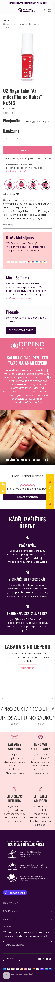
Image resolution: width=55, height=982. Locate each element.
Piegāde (19, 158)
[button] (27, 224)
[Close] (50, 477)
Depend (7, 85)
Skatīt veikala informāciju (17, 171)
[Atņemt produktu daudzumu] (6, 138)
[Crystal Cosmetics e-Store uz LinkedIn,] (50, 959)
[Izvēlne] (5, 10)
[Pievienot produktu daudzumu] (17, 138)
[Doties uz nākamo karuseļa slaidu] (52, 699)
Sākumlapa (9, 20)
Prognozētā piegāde (21, 330)
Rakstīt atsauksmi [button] (27, 497)
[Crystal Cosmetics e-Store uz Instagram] (43, 959)
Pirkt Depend (27, 668)
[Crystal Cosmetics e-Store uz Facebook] (39, 959)
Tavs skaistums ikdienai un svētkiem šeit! (27, 3)
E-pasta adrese (13, 941)
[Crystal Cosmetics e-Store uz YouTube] (47, 959)
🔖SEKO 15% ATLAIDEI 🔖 (49, 493)
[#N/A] (44, 10)
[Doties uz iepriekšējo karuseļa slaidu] (3, 699)
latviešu (10, 958)
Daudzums (11, 131)
